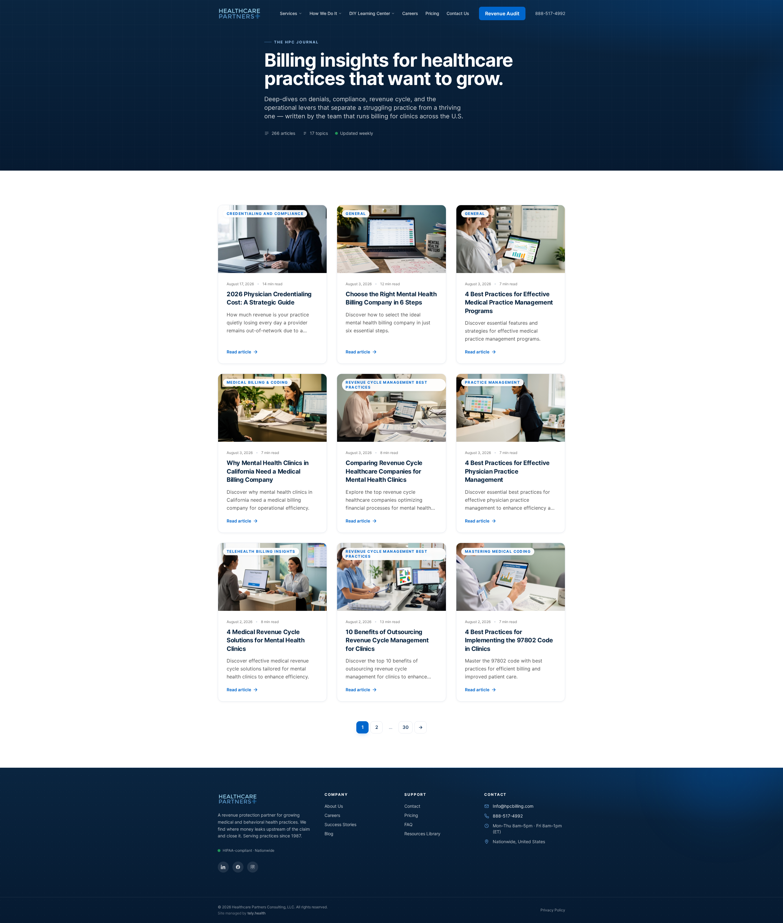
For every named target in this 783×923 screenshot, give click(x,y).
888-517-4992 (550, 13)
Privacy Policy (552, 910)
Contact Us (458, 13)
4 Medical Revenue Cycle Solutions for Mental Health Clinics (265, 640)
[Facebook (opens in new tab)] (237, 867)
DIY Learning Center (369, 13)
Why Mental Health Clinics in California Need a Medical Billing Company (268, 471)
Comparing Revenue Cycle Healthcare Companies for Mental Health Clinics (384, 471)
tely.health (256, 913)
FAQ (408, 824)
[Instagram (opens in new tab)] (252, 867)
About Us (334, 806)
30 (406, 727)
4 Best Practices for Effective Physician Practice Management (507, 471)
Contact (412, 806)
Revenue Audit (502, 13)
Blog (329, 833)
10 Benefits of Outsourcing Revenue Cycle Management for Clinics (387, 640)
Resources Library (422, 833)
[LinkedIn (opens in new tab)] (223, 867)
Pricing (432, 13)
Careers (410, 13)
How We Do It (323, 13)
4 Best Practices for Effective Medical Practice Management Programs (509, 302)
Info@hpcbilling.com (513, 806)
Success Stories (340, 824)
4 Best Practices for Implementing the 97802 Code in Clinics (509, 640)
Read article (239, 351)
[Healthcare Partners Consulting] (240, 13)
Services (288, 13)
